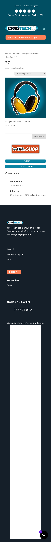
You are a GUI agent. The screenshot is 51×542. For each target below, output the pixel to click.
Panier (10, 285)
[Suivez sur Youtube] (29, 11)
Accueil (8, 53)
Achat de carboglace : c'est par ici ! (24, 37)
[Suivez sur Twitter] (20, 11)
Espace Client (14, 15)
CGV (41, 15)
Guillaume (38, 323)
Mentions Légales (30, 15)
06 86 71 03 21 (24, 310)
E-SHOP (13, 272)
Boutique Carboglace (22, 53)
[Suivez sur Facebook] (16, 11)
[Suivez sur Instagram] (24, 11)
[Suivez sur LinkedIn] (33, 11)
